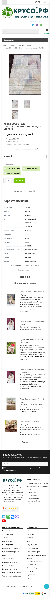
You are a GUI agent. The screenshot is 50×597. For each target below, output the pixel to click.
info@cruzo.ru (31, 504)
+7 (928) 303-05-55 (33, 495)
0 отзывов (17, 149)
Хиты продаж (15, 265)
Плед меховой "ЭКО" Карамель (33, 292)
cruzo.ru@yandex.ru (33, 501)
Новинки (35, 265)
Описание (17, 191)
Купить (19, 180)
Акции (26, 265)
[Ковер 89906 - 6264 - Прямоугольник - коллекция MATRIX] (25, 75)
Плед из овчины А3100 (29, 422)
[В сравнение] (45, 156)
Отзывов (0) (29, 191)
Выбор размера (9, 165)
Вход (44, 2)
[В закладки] (40, 156)
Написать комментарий (30, 149)
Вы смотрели (24, 270)
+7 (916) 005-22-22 (33, 498)
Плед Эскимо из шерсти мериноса (34, 321)
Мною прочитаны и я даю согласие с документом (25, 469)
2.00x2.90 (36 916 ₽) (32, 168)
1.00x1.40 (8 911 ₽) (13, 168)
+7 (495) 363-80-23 (33, 492)
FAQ (28, 531)
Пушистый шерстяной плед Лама (34, 339)
